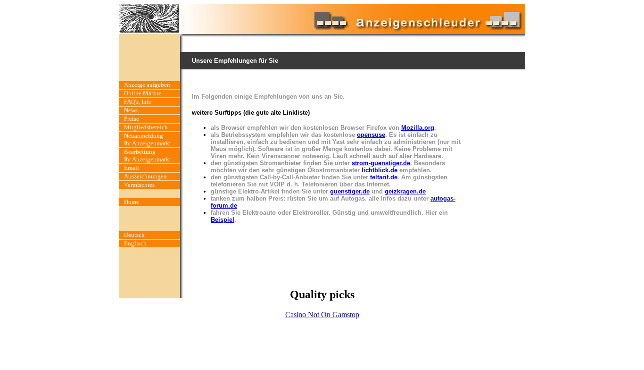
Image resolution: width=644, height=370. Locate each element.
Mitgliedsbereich (146, 127)
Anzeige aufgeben (147, 84)
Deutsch (134, 234)
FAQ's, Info (138, 101)
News (131, 110)
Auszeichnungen (145, 176)
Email (131, 167)
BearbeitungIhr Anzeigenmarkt (147, 155)
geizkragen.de (405, 191)
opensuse (371, 134)
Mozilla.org (417, 127)
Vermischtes (139, 184)
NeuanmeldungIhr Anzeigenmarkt (147, 139)
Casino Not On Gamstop (322, 315)
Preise (131, 118)
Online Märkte (142, 93)
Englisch (135, 243)
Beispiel (222, 219)
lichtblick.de (379, 170)
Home (131, 201)
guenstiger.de (350, 191)
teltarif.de (383, 177)
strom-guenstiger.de (381, 163)
